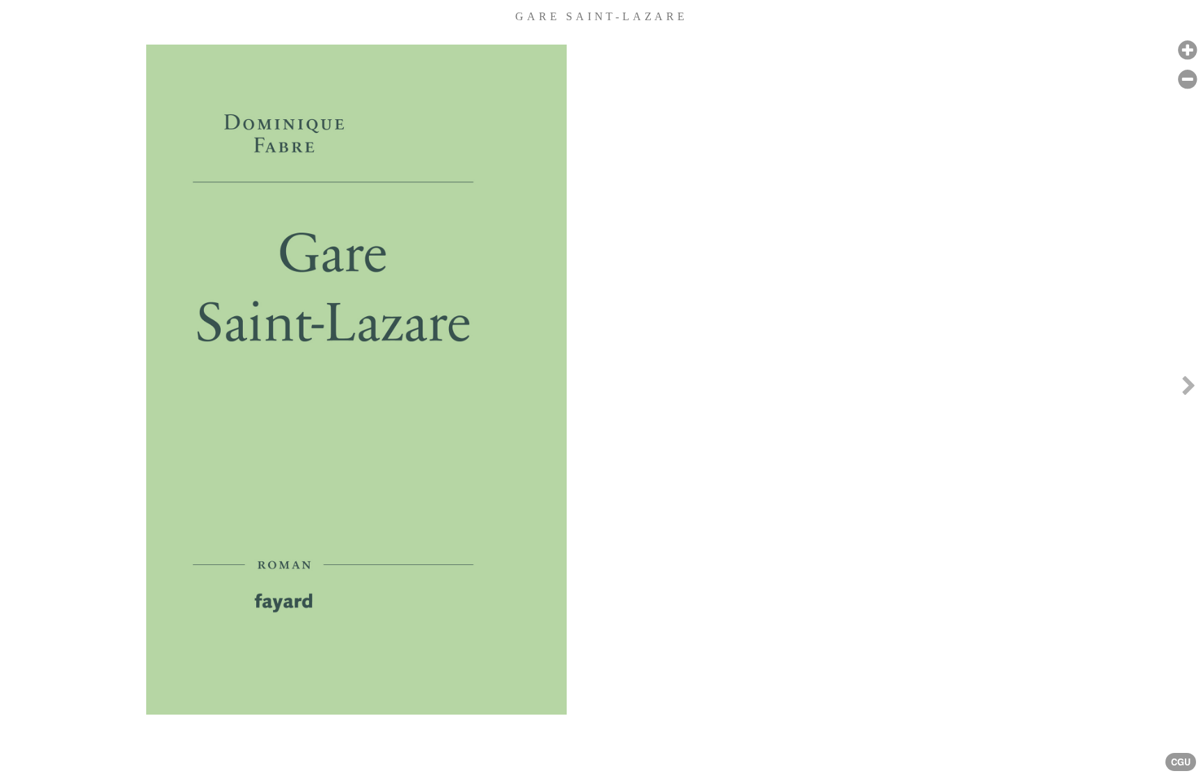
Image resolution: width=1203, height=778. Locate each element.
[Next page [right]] (1188, 389)
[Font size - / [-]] (1187, 80)
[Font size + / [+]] (1187, 50)
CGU (1180, 762)
